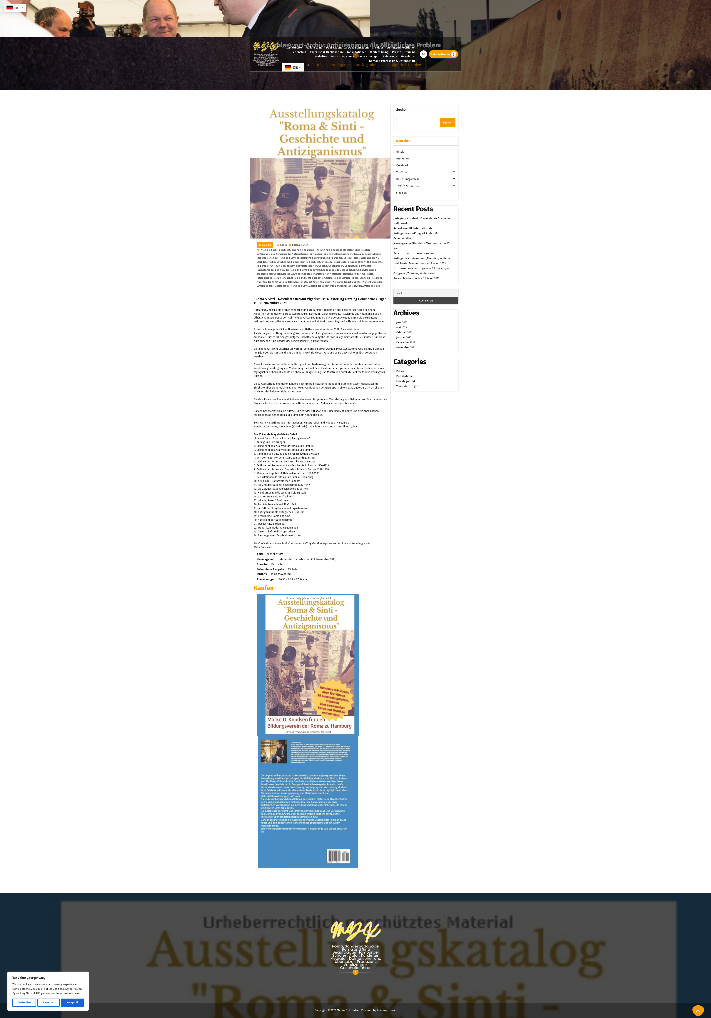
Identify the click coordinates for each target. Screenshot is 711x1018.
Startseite (295, 47)
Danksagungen (343, 254)
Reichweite (390, 56)
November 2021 (405, 347)
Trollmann (377, 278)
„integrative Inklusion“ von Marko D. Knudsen (422, 218)
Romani (338, 278)
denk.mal (358, 254)
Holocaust (342, 270)
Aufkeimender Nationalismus (292, 254)
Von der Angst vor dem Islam (278, 282)
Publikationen (335, 47)
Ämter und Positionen (401, 47)
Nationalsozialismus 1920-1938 (347, 274)
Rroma (347, 278)
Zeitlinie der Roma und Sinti (292, 286)
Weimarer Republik (343, 282)
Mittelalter (322, 274)
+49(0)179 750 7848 (408, 186)
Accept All (72, 1002)
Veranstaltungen (407, 386)
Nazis (370, 274)
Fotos (334, 56)
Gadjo (290, 262)
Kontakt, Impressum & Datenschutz (392, 61)
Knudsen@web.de (408, 179)
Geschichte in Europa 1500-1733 (351, 262)
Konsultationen (356, 52)
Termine (410, 52)
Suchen (401, 110)
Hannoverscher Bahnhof (321, 270)
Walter (299, 282)
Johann (353, 270)
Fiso (265, 262)
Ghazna (322, 266)
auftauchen (316, 254)
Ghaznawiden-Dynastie (357, 266)
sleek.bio (401, 192)
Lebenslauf (299, 52)
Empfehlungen (320, 258)
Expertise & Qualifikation (326, 52)
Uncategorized (405, 381)
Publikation (318, 278)
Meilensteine (314, 47)
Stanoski (365, 278)
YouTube (402, 172)
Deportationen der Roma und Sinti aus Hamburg (284, 258)
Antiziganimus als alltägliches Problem (348, 250)
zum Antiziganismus (368, 286)
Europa (348, 258)
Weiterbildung (379, 52)
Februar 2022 (404, 332)
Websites (321, 56)
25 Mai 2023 (264, 245)
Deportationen (373, 254)
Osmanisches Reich (268, 278)
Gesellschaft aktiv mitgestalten (299, 266)
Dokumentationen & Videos (366, 47)
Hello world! (401, 223)
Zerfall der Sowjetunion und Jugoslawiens (332, 286)
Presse (396, 52)
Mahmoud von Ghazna (269, 274)
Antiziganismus (266, 254)
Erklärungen (336, 258)
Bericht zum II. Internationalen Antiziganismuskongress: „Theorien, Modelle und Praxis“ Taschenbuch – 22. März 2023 (421, 258)
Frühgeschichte (277, 262)
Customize (24, 1002)
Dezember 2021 (405, 342)
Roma (329, 278)
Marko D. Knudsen (293, 274)
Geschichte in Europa (321, 262)
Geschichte (301, 262)
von (259, 282)
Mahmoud (370, 270)
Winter (357, 282)
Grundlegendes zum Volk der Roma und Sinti (282, 270)
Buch (331, 254)
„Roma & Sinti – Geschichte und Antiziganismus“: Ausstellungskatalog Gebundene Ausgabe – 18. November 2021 (320, 301)
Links (361, 270)
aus (326, 254)
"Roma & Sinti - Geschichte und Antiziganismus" (288, 250)
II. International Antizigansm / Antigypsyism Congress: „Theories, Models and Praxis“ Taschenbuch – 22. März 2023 (421, 273)
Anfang (321, 250)
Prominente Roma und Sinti (295, 278)
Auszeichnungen (368, 56)
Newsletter (408, 56)
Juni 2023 (402, 322)
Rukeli (355, 278)
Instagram (403, 158)
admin (283, 245)
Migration (309, 274)
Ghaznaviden (335, 266)
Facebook (348, 56)
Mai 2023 (401, 327)
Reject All (48, 1002)
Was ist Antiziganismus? (317, 282)
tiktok (400, 151)
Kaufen (263, 588)
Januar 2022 (403, 337)
